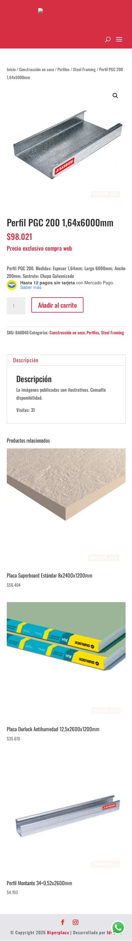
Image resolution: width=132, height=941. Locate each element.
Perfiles (63, 69)
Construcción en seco (36, 69)
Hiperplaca (58, 932)
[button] (115, 95)
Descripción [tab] (25, 360)
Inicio (11, 69)
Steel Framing (84, 69)
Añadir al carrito (57, 304)
